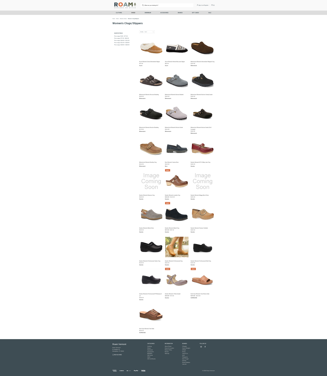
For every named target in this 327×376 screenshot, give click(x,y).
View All (184, 364)
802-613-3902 (118, 354)
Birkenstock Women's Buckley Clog (148, 162)
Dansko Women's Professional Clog (173, 261)
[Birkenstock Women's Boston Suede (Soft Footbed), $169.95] (202, 113)
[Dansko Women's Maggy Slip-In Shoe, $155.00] (202, 181)
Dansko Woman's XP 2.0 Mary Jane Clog (200, 162)
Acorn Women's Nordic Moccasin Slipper (175, 61)
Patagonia (185, 357)
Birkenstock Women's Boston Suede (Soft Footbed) (201, 128)
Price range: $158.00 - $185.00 (121, 44)
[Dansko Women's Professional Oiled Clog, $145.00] (202, 247)
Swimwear (148, 12)
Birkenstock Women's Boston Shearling (149, 127)
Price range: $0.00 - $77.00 (121, 36)
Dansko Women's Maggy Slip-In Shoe (200, 195)
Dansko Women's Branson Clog (147, 195)
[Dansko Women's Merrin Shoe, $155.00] (151, 214)
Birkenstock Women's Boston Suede (174, 127)
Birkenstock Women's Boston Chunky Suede (201, 94)
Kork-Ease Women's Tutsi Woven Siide (200, 294)
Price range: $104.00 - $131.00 (121, 40)
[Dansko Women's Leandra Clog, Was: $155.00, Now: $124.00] (177, 181)
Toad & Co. (185, 353)
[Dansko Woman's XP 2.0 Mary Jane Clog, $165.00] (202, 148)
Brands (167, 351)
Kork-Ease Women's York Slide (146, 328)
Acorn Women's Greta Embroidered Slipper (149, 61)
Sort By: (142, 31)
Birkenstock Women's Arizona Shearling (149, 94)
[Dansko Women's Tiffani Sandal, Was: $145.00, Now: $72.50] (177, 280)
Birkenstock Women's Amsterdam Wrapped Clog (202, 61)
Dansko (184, 360)
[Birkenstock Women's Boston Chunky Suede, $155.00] (202, 80)
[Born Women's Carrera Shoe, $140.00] (177, 148)
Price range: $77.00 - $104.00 (121, 38)
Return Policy (168, 350)
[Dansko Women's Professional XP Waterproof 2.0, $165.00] (151, 280)
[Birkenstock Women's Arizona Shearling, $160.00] (151, 80)
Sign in (200, 5)
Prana (183, 351)
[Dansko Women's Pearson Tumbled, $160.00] (202, 214)
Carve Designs (186, 348)
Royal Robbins (186, 362)
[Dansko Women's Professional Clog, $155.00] (177, 247)
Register (206, 5)
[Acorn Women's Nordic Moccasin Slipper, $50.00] (177, 48)
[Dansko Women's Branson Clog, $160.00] (151, 181)
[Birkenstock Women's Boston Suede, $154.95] (177, 113)
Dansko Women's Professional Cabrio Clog (149, 261)
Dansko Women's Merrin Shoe (146, 228)
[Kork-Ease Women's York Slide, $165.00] (151, 314)
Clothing (119, 12)
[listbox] (149, 32)
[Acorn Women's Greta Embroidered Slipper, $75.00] (151, 48)
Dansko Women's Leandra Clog (172, 195)
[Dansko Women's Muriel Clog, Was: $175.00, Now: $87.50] (177, 214)
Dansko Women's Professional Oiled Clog (201, 261)
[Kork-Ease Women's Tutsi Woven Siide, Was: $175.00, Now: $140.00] (202, 280)
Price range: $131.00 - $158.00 (121, 42)
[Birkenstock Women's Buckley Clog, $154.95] (151, 148)
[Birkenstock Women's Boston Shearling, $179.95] (151, 113)
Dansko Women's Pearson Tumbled (199, 228)
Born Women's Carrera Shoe (172, 162)
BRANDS (180, 12)
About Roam (168, 346)
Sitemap (167, 353)
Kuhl (183, 355)
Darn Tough (185, 358)
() (214, 5)
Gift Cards (195, 12)
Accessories (164, 12)
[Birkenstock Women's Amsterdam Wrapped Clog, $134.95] (202, 48)
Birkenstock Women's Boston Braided (174, 94)
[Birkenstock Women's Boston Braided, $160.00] (177, 80)
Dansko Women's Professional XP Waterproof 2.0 (150, 295)
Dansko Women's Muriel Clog (172, 228)
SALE (209, 12)
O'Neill (184, 350)
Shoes (133, 12)
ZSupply (184, 346)
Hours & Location (169, 348)
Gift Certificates (151, 358)
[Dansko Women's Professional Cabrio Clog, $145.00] (151, 247)
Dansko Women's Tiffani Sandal (172, 294)
